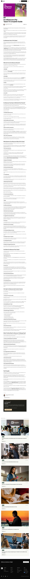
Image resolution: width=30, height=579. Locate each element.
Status (18, 572)
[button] (28, 1)
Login (20, 1)
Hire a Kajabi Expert (6, 571)
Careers (5, 570)
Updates (12, 572)
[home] (3, 1)
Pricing (11, 570)
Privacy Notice (25, 570)
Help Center (18, 571)
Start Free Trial (24, 1)
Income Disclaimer (26, 571)
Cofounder (12, 571)
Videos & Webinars (19, 570)
